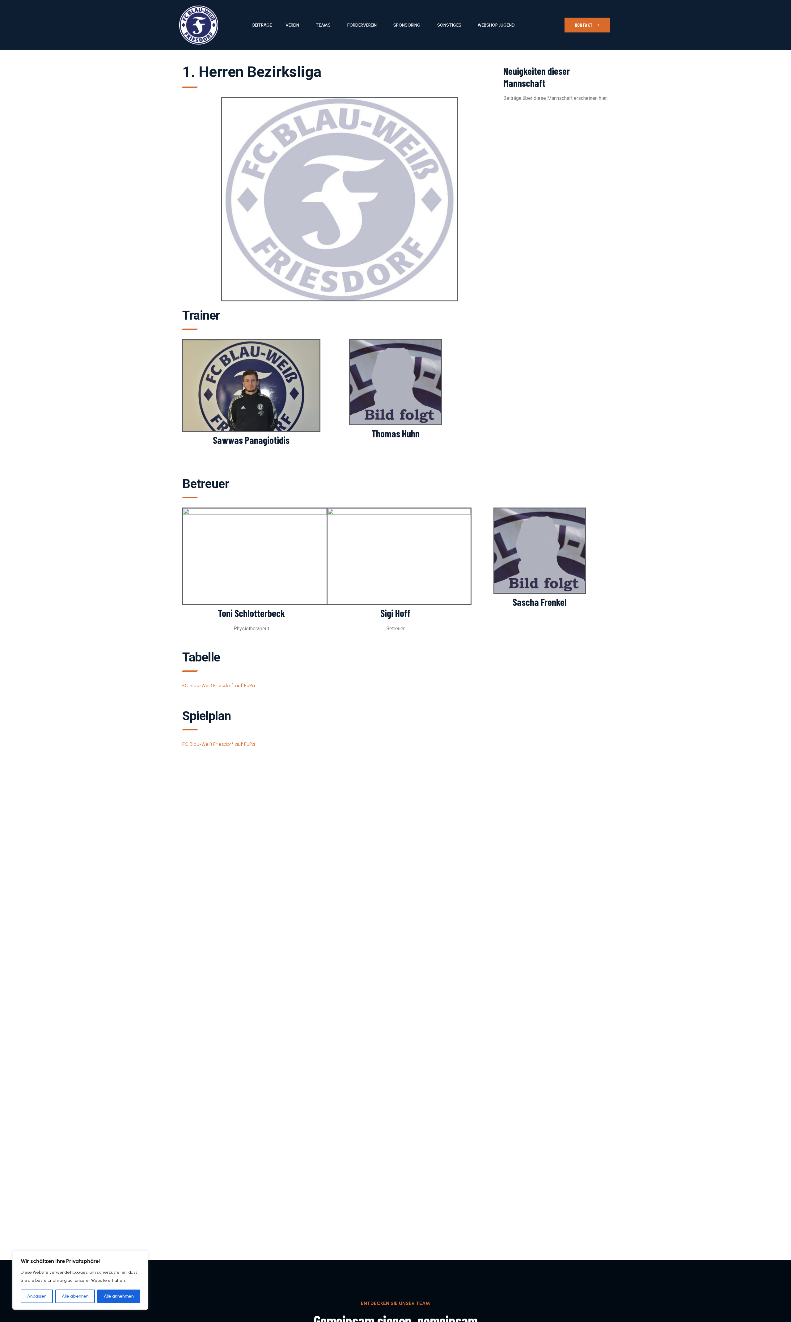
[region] (80, 1280)
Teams (323, 25)
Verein (292, 25)
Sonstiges (449, 25)
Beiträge (262, 25)
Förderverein (362, 25)
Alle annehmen (119, 1296)
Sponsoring (407, 25)
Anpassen (37, 1296)
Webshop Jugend (496, 25)
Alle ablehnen (75, 1296)
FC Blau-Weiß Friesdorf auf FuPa (218, 685)
